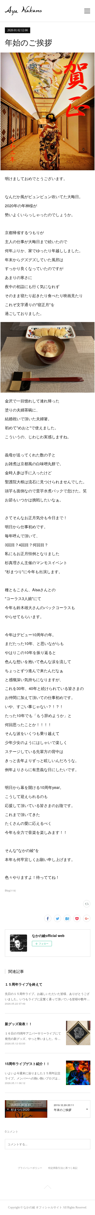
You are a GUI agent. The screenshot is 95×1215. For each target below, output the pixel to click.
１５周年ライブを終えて (23, 984)
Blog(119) (10, 890)
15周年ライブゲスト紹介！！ (27, 1063)
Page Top (47, 1188)
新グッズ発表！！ (18, 1023)
